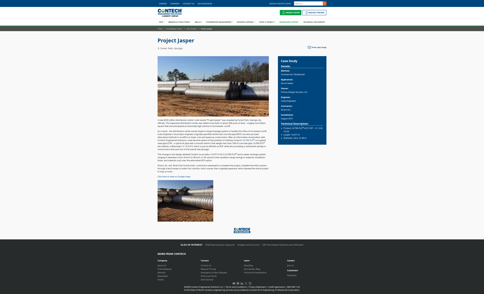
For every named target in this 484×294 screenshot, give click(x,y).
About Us (162, 265)
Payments (292, 275)
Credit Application (276, 287)
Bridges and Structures (249, 244)
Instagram (250, 283)
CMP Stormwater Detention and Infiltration (283, 244)
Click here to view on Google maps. (174, 176)
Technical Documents (314, 22)
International (207, 279)
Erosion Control (245, 22)
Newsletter (163, 276)
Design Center (293, 12)
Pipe (161, 22)
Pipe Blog (248, 265)
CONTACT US (188, 3)
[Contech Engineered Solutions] (172, 13)
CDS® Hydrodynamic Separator (220, 244)
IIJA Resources (205, 3)
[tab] (177, 259)
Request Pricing (208, 269)
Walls (198, 22)
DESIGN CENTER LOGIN (280, 3)
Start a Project (266, 22)
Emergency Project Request (214, 272)
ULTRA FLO (249, 140)
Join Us (290, 265)
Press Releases (165, 269)
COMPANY (174, 3)
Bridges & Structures (178, 22)
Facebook (238, 283)
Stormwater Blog (252, 269)
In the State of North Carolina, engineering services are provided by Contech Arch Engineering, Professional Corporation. (242, 290)
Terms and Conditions (236, 287)
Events (161, 279)
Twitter (246, 283)
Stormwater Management (219, 22)
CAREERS (163, 3)
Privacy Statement (257, 287)
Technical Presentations (255, 272)
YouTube (234, 283)
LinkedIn (242, 283)
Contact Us (206, 265)
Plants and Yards (209, 276)
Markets (161, 272)
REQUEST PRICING (316, 12)
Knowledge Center (288, 22)
